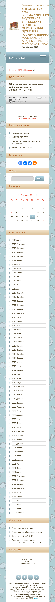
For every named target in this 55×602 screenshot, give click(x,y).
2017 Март (16, 269)
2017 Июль (16, 285)
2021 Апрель (17, 460)
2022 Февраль (18, 488)
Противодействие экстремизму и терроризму (26, 142)
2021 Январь (17, 448)
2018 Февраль (18, 313)
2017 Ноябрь (17, 301)
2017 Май (16, 277)
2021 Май (16, 464)
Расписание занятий (20, 133)
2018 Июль (16, 334)
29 (43, 221)
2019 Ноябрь (17, 395)
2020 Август (17, 427)
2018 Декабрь (18, 354)
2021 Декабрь (18, 480)
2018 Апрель (17, 321)
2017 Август (17, 289)
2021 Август (17, 472)
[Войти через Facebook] (30, 163)
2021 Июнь (16, 468)
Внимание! (18, 77)
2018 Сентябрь (18, 342)
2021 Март (16, 456)
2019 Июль (16, 378)
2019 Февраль (18, 362)
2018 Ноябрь (17, 350)
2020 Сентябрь (18, 431)
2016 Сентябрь (18, 244)
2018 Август (17, 338)
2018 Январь (17, 309)
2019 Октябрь (18, 391)
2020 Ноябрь (17, 439)
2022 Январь (17, 484)
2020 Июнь (16, 423)
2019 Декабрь (18, 399)
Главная (12, 70)
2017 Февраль (18, 264)
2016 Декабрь (18, 256)
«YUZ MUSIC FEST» (20, 137)
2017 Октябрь (18, 297)
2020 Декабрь (18, 444)
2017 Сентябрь (18, 293)
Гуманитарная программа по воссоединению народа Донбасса (26, 541)
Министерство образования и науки (27, 532)
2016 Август (17, 240)
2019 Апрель (17, 370)
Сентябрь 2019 (28, 195)
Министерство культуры (22, 528)
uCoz (36, 598)
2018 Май (16, 326)
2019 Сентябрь (18, 387)
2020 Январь (17, 403)
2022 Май (16, 501)
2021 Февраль (18, 452)
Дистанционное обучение (22, 148)
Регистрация (24, 119)
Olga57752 (23, 98)
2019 (20, 70)
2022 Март (16, 492)
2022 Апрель (17, 496)
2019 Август (17, 382)
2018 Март (16, 317)
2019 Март (16, 366)
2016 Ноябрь (17, 252)
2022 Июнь (16, 505)
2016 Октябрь (18, 248)
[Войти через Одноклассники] (35, 163)
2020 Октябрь (18, 435)
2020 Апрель (17, 415)
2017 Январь (17, 260)
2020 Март (16, 411)
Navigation (17, 57)
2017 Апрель (17, 273)
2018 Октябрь (18, 346)
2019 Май (16, 374)
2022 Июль (16, 509)
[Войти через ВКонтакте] (25, 163)
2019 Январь (17, 358)
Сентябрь (28, 70)
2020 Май (16, 419)
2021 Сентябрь (18, 476)
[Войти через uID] (20, 163)
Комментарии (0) (19, 102)
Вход (33, 119)
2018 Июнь (16, 330)
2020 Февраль (18, 407)
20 (32, 217)
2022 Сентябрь (18, 513)
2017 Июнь (16, 281)
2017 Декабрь (18, 305)
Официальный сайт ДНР (22, 536)
